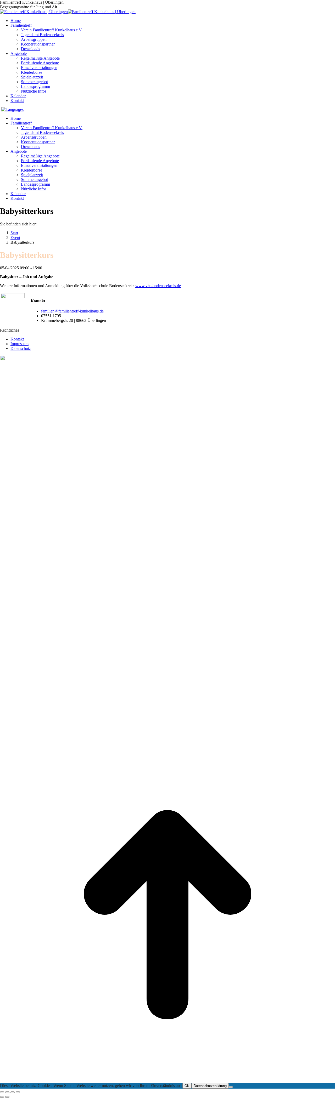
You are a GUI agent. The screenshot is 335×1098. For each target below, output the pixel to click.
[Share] (7, 1092)
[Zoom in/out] (18, 1092)
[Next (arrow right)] (7, 1097)
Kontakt (17, 339)
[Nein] (231, 1087)
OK (187, 1086)
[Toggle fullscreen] (12, 1092)
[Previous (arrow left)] (2, 1097)
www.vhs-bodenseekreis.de (158, 285)
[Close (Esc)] (2, 1092)
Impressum (19, 344)
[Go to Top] (167, 1080)
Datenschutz (20, 348)
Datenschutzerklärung (210, 1086)
